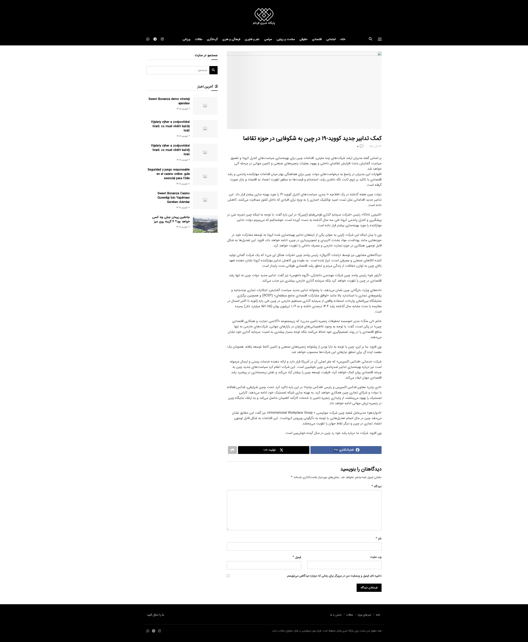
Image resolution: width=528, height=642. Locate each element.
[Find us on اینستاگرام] (162, 39)
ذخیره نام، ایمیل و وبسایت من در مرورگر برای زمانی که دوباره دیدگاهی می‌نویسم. (334, 575)
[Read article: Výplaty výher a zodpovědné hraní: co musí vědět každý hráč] (205, 129)
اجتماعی (331, 39)
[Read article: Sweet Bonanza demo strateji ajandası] (205, 106)
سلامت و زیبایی (286, 39)
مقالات (198, 39)
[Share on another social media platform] (232, 450)
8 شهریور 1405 (183, 184)
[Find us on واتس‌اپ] (147, 39)
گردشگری (212, 39)
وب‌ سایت (376, 557)
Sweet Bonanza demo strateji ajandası (169, 101)
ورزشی (186, 39)
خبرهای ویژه (364, 615)
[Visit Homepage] (264, 16)
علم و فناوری (252, 39)
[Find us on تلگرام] (155, 39)
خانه (342, 39)
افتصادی (317, 39)
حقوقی (303, 39)
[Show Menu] (380, 39)
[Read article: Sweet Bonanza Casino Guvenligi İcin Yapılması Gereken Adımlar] (205, 200)
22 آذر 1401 (376, 146)
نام (378, 538)
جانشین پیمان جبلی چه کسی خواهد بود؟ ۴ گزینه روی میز (171, 219)
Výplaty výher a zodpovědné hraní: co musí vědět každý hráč (170, 126)
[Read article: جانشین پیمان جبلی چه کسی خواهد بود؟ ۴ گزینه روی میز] (205, 224)
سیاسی (268, 39)
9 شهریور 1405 (183, 109)
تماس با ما (336, 615)
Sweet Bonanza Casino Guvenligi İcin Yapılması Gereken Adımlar (174, 198)
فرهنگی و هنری (231, 39)
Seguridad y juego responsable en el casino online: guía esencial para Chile (169, 174)
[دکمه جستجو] (370, 39)
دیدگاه (376, 486)
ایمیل (296, 557)
